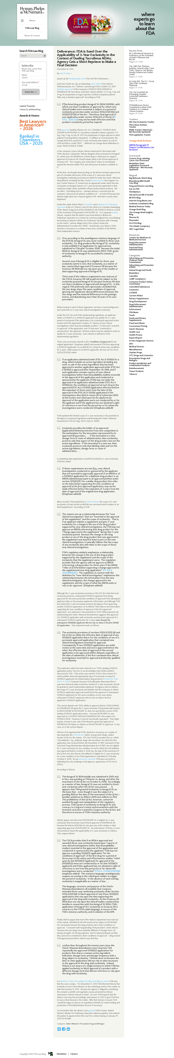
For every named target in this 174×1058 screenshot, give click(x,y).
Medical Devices (136, 346)
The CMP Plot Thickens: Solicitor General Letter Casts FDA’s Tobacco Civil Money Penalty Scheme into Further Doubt (141, 70)
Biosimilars (134, 273)
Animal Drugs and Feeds (140, 270)
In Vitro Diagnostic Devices (141, 341)
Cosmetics (134, 290)
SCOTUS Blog (135, 223)
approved (65, 130)
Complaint (88, 204)
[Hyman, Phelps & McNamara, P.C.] (32, 13)
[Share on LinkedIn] (68, 1029)
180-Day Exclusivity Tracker (141, 122)
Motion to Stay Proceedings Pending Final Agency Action (85, 981)
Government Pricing (138, 326)
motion (115, 212)
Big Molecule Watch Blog (140, 178)
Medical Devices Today (139, 206)
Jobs (131, 344)
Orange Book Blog (137, 209)
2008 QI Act (78, 735)
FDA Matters (134, 192)
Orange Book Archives (140, 141)
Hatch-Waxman (136, 329)
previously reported (87, 759)
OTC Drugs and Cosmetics (141, 355)
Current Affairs (136, 295)
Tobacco (133, 374)
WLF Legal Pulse (136, 229)
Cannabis (133, 276)
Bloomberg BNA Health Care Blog (139, 182)
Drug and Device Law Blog (141, 186)
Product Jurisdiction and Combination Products (140, 364)
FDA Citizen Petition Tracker (138, 126)
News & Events (32, 36)
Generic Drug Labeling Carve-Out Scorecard (139, 159)
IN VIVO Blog (134, 198)
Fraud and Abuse (137, 323)
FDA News (133, 312)
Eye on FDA (134, 189)
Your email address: (30, 82)
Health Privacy (135, 335)
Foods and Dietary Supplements (137, 319)
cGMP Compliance (137, 279)
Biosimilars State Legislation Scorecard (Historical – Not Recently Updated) (141, 166)
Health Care (134, 332)
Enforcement (135, 309)
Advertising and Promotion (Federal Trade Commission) (141, 260)
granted (91, 1010)
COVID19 (133, 293)
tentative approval (65, 89)
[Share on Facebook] (63, 1029)
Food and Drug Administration (136, 248)
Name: (24, 75)
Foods (132, 315)
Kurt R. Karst (65, 73)
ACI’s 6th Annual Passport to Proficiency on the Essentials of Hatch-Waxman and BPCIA (141, 56)
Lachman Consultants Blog (141, 203)
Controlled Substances (139, 287)
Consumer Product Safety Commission (141, 283)
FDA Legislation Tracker (140, 135)
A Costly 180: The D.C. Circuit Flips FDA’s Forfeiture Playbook (141, 83)
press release (96, 84)
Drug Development (138, 301)
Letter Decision (92, 502)
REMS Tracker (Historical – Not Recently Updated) (141, 131)
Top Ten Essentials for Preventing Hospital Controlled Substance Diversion (138, 95)
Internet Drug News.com (140, 201)
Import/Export (135, 338)
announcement (97, 180)
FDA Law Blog (32, 28)
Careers (74, 1054)
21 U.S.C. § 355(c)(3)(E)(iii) (107, 871)
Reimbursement (136, 368)
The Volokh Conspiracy (139, 226)
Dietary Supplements (139, 298)
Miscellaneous (135, 349)
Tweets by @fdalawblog (30, 109)
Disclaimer (61, 1054)
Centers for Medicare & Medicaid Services (140, 238)
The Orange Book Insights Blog (141, 213)
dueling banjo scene (77, 79)
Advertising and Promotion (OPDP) (141, 266)
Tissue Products (136, 371)
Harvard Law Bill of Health (141, 195)
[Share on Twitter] (59, 1029)
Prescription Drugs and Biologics (139, 359)
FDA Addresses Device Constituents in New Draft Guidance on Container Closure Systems (140, 108)
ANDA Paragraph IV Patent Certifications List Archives (141, 147)
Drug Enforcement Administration (137, 243)
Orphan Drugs (135, 352)
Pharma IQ (134, 217)
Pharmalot (134, 220)
